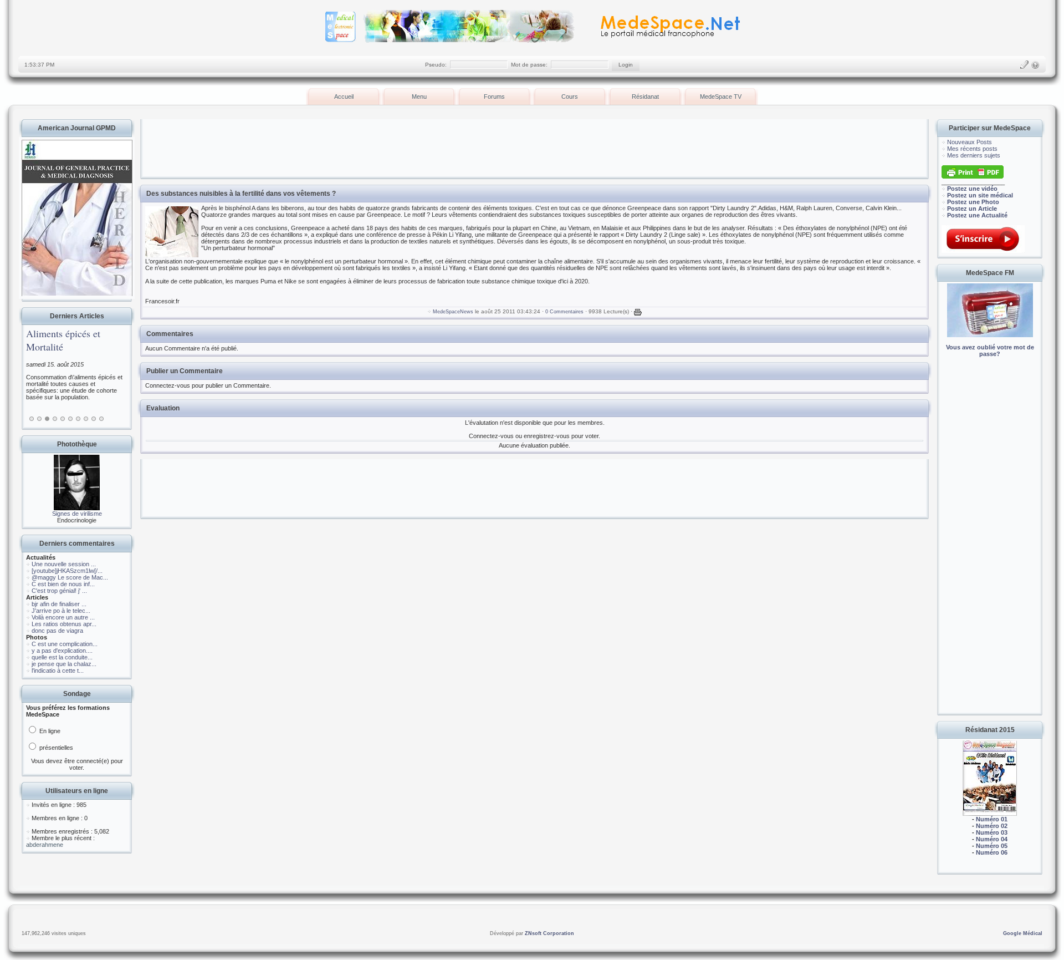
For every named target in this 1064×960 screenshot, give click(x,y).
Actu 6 (70, 418)
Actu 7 (78, 418)
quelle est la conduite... (62, 657)
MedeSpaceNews (453, 311)
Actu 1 (31, 418)
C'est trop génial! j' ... (59, 590)
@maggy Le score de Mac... (70, 577)
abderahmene (44, 844)
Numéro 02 (991, 825)
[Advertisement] (989, 543)
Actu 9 (93, 418)
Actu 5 (62, 418)
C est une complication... (65, 644)
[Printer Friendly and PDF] (973, 176)
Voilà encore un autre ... (63, 617)
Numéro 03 (991, 832)
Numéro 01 (991, 819)
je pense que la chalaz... (64, 664)
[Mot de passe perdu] (1035, 64)
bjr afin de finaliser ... (59, 604)
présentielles (55, 747)
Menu (419, 96)
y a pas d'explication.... (62, 650)
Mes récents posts (972, 148)
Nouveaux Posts (969, 142)
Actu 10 (101, 418)
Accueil (344, 96)
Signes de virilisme (77, 513)
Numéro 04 (991, 839)
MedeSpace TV (720, 96)
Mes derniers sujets (973, 155)
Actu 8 (86, 418)
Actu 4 (55, 418)
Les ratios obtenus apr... (64, 624)
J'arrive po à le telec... (61, 610)
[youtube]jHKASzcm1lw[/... (67, 570)
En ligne (49, 731)
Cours (569, 96)
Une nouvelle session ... (64, 564)
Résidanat (645, 96)
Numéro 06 (991, 852)
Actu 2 (39, 418)
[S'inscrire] (1024, 64)
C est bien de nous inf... (63, 584)
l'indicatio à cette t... (58, 670)
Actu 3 (47, 418)
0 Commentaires (564, 311)
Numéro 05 (991, 845)
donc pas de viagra (57, 630)
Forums (494, 96)
